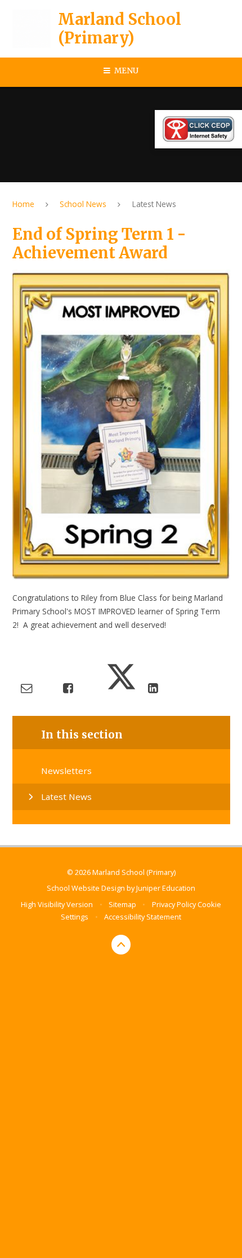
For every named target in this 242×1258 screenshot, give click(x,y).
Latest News (154, 204)
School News (83, 204)
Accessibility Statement (142, 917)
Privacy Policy (174, 904)
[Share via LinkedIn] (153, 688)
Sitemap (122, 904)
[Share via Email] (26, 688)
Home (23, 204)
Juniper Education (165, 888)
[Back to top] (121, 945)
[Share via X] (121, 688)
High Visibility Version (57, 904)
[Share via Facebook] (68, 688)
